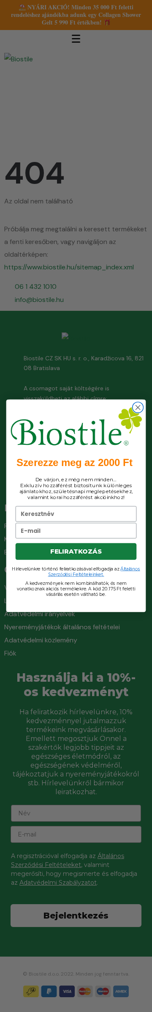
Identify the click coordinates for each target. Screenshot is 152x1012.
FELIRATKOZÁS (75, 552)
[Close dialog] (138, 407)
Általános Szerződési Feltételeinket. (94, 571)
